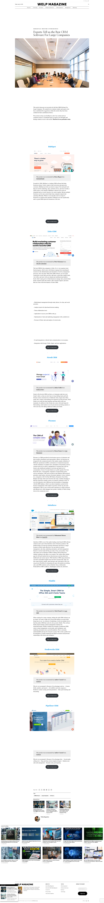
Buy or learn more (52, 221)
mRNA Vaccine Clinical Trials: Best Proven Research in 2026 (31, 842)
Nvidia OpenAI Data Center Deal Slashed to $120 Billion (31, 861)
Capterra (38, 681)
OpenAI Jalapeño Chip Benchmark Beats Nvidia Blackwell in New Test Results (10, 842)
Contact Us (48, 889)
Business (62, 889)
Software (52, 795)
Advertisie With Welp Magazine (51, 887)
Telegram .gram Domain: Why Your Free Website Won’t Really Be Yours (52, 842)
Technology (63, 891)
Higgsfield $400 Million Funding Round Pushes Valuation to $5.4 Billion (92, 842)
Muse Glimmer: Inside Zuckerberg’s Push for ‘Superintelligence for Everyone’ (72, 861)
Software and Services (53, 28)
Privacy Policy (48, 891)
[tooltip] (84, 1)
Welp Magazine (45, 817)
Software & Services (64, 887)
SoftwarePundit (40, 178)
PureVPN (44, 537)
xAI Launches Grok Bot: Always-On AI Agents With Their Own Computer (9, 861)
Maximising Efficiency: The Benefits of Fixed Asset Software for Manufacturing (64, 811)
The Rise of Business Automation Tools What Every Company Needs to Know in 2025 (51, 811)
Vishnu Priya (4, 843)
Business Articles (37, 28)
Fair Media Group (35, 900)
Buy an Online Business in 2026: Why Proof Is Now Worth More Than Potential (93, 861)
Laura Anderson (46, 843)
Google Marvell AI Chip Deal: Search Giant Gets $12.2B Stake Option (72, 842)
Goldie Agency (40, 389)
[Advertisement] (52, 17)
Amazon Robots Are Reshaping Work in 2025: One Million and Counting (38, 810)
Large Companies (45, 795)
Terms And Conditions (50, 893)
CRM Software (45, 28)
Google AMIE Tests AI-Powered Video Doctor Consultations (51, 861)
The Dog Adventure (41, 263)
